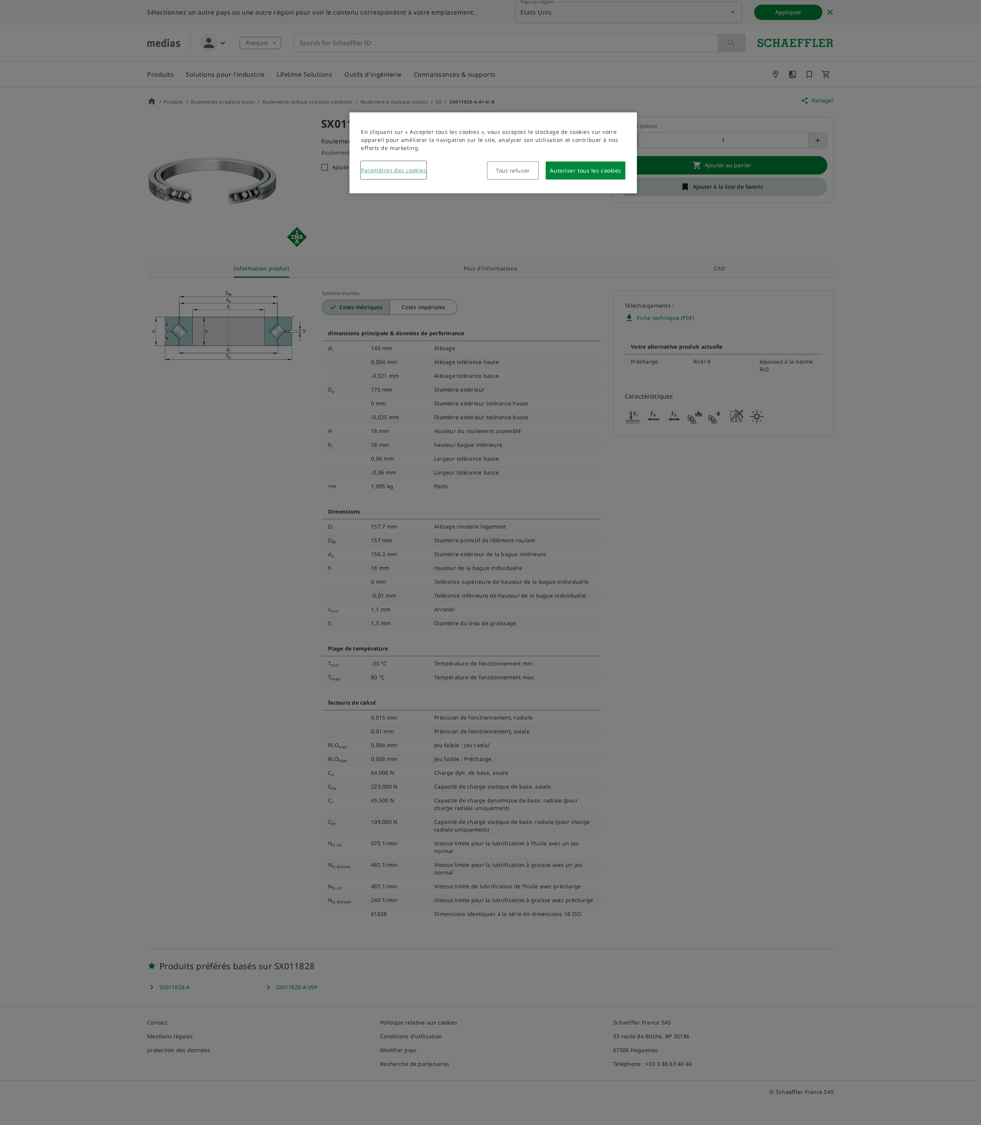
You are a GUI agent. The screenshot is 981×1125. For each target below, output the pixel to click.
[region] (493, 152)
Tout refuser (513, 170)
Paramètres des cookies (393, 170)
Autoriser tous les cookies (585, 170)
